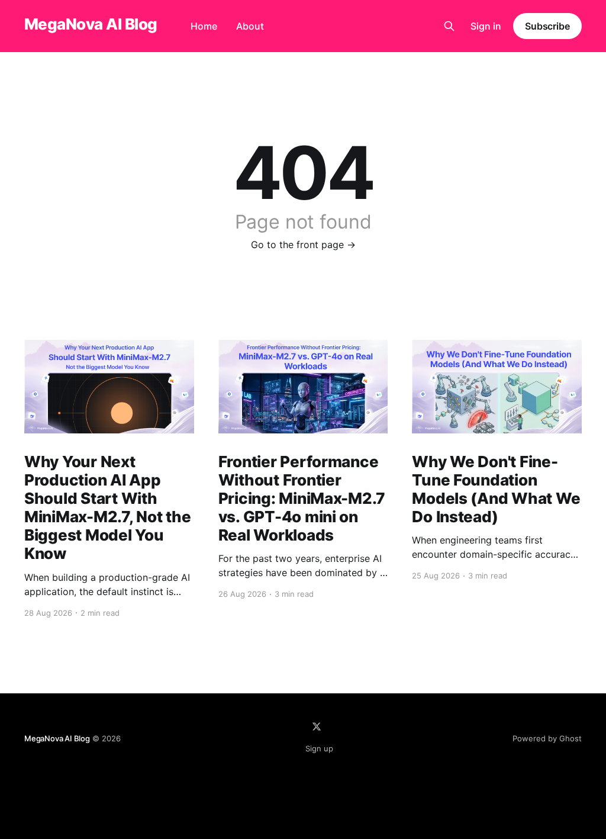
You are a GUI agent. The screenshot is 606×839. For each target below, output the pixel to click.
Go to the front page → (303, 244)
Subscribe (547, 26)
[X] (316, 726)
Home (204, 26)
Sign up (319, 748)
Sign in (485, 26)
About (250, 26)
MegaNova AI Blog (90, 24)
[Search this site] (449, 26)
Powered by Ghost (547, 738)
